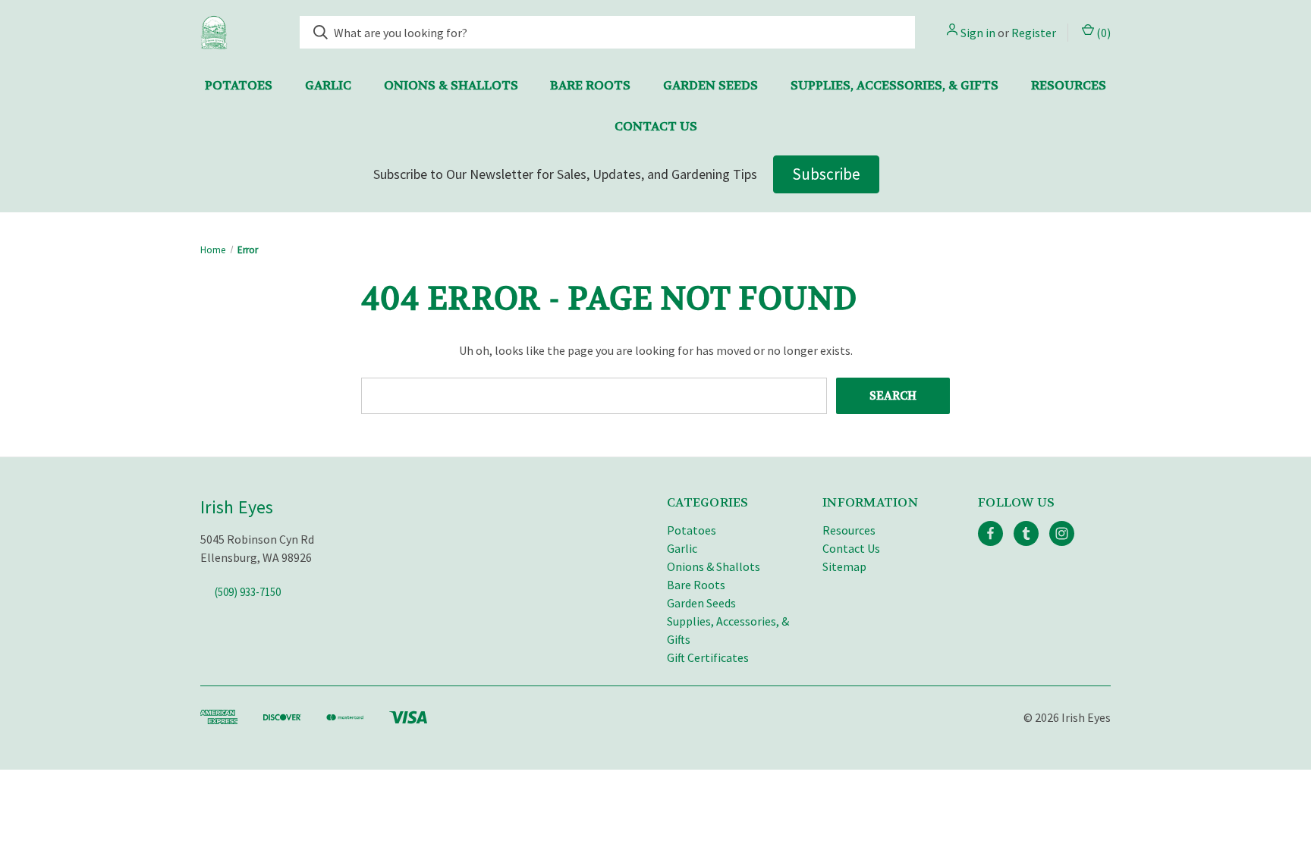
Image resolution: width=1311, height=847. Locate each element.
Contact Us (656, 126)
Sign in (977, 32)
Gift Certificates (708, 657)
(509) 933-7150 (248, 592)
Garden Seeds (710, 85)
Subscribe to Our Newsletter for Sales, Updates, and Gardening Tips (565, 174)
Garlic (328, 85)
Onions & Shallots (451, 85)
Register (1033, 32)
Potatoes (238, 85)
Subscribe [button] (826, 174)
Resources (1068, 85)
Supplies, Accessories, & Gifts (894, 85)
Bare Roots (590, 85)
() (1102, 32)
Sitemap (844, 566)
